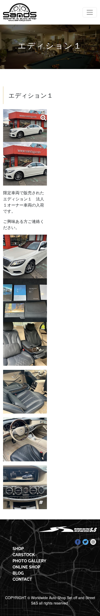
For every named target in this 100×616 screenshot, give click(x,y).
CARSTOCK (24, 554)
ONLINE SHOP (26, 567)
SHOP (18, 548)
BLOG (18, 573)
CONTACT (22, 579)
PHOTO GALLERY (29, 560)
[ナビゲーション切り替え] (90, 12)
